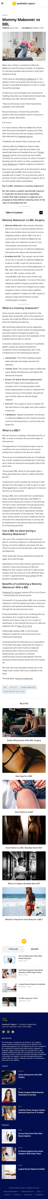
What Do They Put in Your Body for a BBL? (24, 919)
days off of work (24, 626)
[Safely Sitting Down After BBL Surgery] (24, 722)
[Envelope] (13, 1032)
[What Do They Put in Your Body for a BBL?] (24, 901)
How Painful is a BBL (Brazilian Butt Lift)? (24, 848)
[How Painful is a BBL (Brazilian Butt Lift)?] (24, 830)
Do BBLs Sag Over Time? (28, 998)
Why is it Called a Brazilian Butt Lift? (24, 883)
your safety (31, 576)
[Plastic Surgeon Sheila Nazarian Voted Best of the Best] (9, 1095)
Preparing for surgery (11, 592)
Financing (17, 1195)
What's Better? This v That (14, 691)
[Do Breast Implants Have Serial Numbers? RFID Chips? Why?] (9, 973)
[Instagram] (8, 1032)
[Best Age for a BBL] (24, 758)
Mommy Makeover (28, 79)
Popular (13, 949)
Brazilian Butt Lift (27, 1191)
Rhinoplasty (40, 1195)
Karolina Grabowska (24, 678)
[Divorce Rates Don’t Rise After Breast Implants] (9, 959)
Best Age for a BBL (24, 776)
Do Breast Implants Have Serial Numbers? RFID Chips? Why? (31, 971)
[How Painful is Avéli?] (24, 794)
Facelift (7, 1195)
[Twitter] (3, 1032)
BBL (5, 687)
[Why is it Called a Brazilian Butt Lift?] (24, 865)
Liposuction (28, 1195)
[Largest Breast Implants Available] (9, 987)
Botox (39, 1191)
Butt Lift (13, 687)
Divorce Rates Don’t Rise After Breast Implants (30, 957)
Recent (35, 949)
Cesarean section (25, 136)
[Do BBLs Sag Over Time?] (9, 1001)
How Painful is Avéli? (24, 812)
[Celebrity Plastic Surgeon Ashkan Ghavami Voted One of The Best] (9, 1113)
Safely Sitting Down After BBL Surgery (24, 740)
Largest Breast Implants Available (32, 984)
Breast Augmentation (10, 1191)
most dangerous (9, 164)
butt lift (9, 194)
